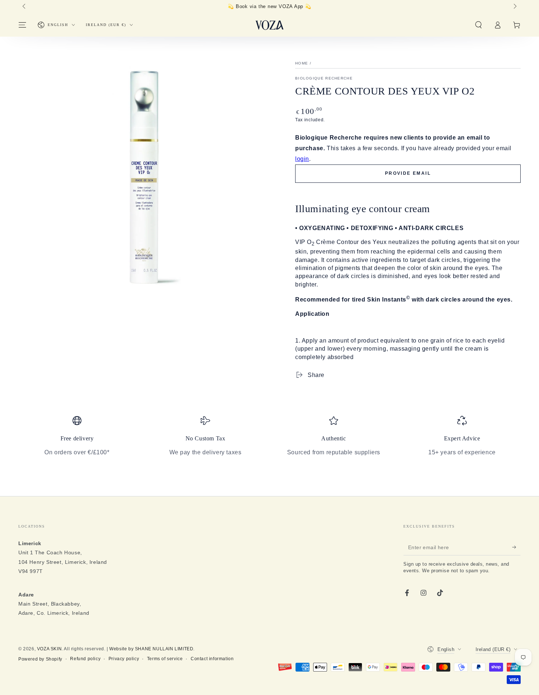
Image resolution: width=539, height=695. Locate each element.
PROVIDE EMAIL (408, 173)
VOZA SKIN (49, 648)
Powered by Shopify (40, 659)
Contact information (212, 658)
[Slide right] (514, 6)
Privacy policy (124, 658)
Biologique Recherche (324, 78)
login (302, 159)
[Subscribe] (516, 547)
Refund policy (85, 658)
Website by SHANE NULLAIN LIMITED (151, 648)
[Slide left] (24, 6)
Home (301, 63)
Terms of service (165, 658)
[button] (478, 25)
